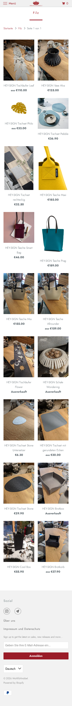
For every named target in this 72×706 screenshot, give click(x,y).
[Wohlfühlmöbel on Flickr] (13, 611)
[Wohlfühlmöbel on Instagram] (7, 611)
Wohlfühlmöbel (20, 678)
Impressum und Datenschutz (21, 629)
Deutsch (10, 669)
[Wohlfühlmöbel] (36, 3)
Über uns (9, 621)
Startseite (8, 28)
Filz (20, 28)
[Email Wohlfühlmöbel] (19, 611)
